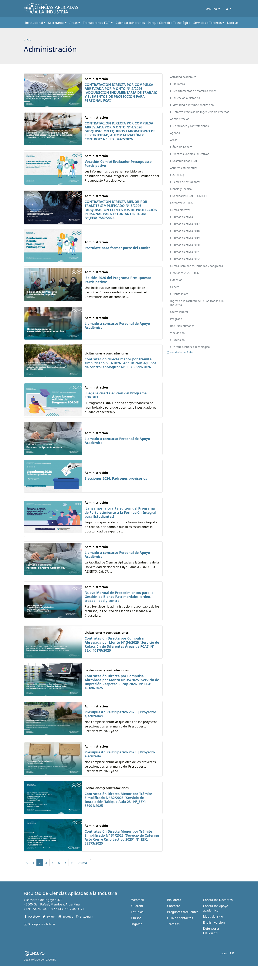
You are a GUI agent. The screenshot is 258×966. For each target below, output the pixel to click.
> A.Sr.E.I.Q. (177, 175)
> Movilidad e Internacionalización (192, 105)
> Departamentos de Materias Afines (193, 91)
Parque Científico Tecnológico (169, 23)
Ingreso (136, 924)
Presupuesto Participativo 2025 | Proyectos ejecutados (121, 714)
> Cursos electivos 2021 (185, 252)
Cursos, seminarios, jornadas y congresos (196, 266)
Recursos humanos (182, 326)
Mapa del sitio (213, 916)
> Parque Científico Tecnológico (190, 347)
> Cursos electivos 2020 (185, 245)
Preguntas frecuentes (182, 912)
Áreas (173, 140)
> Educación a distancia (185, 98)
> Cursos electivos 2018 (185, 231)
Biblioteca (174, 900)
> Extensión (177, 340)
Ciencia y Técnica (181, 189)
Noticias (233, 23)
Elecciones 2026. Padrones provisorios (116, 478)
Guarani (137, 906)
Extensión (176, 280)
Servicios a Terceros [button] (207, 23)
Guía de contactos (180, 918)
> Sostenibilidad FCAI (183, 161)
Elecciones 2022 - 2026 (184, 273)
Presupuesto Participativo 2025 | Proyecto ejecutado (120, 754)
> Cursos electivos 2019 (185, 238)
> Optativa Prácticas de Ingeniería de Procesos (199, 112)
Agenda (175, 133)
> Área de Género (181, 147)
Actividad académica (183, 77)
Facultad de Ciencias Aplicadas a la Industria (70, 893)
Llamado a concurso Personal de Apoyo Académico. (117, 325)
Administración (179, 119)
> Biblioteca (177, 84)
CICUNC (51, 959)
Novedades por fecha (181, 352)
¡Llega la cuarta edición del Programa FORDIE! (116, 395)
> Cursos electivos (181, 217)
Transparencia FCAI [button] (96, 23)
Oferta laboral (179, 312)
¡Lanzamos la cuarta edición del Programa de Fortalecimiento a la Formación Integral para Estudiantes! (120, 512)
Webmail (137, 900)
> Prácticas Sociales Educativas (189, 154)
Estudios (137, 912)
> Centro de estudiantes (185, 182)
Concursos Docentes (218, 900)
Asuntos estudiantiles (184, 168)
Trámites (173, 924)
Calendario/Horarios (130, 23)
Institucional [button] (34, 23)
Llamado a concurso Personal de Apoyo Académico (117, 440)
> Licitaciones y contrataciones (189, 126)
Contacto (173, 906)
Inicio (27, 39)
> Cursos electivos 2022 (185, 259)
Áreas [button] (74, 23)
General (175, 287)
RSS (232, 953)
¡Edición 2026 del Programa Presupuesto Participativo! (118, 279)
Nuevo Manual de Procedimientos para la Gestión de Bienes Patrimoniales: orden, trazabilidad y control (119, 596)
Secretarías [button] (56, 23)
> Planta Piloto (179, 294)
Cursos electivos (180, 210)
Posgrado (176, 319)
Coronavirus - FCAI (182, 203)
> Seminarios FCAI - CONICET (188, 196)
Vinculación (177, 333)
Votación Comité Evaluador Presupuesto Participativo (118, 163)
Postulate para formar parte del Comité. (118, 248)
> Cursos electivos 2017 (185, 224)
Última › (83, 863)
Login (223, 953)
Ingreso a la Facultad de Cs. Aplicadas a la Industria (197, 303)
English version (214, 922)
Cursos (136, 918)
